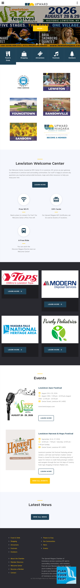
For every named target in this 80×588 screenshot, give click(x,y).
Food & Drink (15, 538)
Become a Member (17, 569)
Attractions (15, 545)
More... (40, 28)
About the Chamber (17, 558)
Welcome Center (16, 566)
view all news (40, 517)
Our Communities (49, 541)
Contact (13, 573)
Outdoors (14, 552)
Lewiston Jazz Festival (50, 388)
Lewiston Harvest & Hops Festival (55, 433)
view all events (40, 481)
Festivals (14, 548)
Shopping (14, 541)
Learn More (13, 291)
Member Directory (17, 562)
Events (45, 548)
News (45, 545)
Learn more (40, 185)
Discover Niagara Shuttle (20, 249)
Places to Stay (48, 538)
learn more (46, 418)
